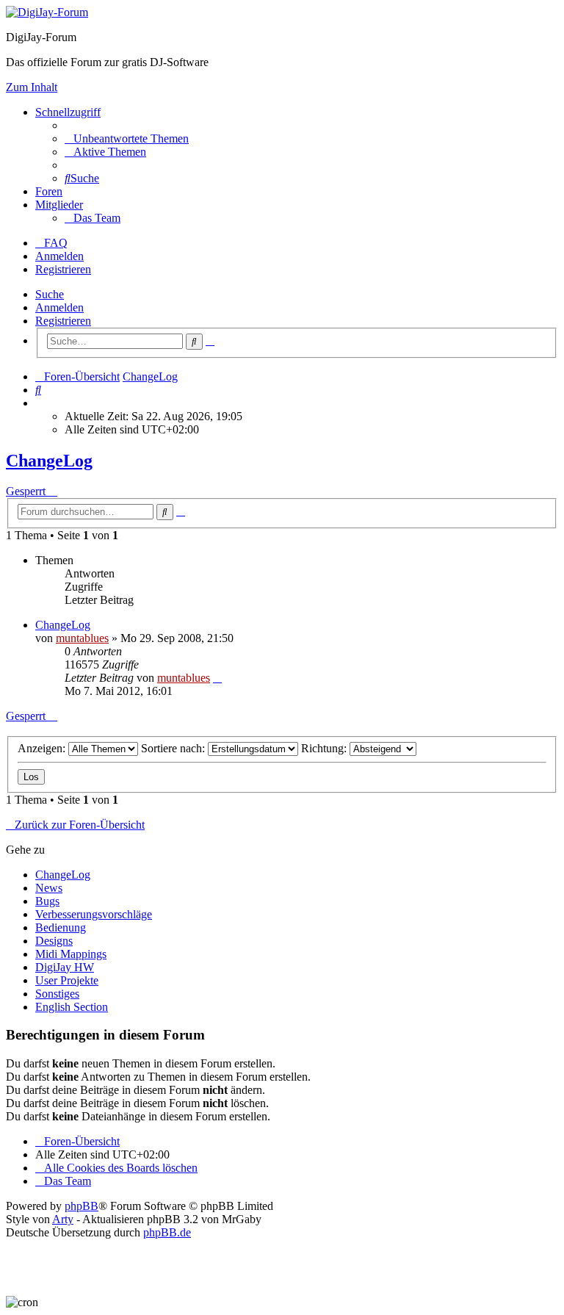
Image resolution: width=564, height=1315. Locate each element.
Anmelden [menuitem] (59, 256)
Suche (49, 294)
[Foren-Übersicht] (47, 12)
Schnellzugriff (68, 112)
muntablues (82, 638)
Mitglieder (59, 204)
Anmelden (59, 307)
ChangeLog (49, 460)
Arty (62, 1219)
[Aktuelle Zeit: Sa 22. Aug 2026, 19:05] (39, 403)
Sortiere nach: (174, 748)
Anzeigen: (43, 748)
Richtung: (325, 748)
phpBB (81, 1206)
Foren (48, 191)
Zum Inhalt (31, 87)
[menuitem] (127, 138)
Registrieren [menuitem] (63, 269)
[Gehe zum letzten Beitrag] (217, 677)
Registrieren (63, 320)
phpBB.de (167, 1232)
